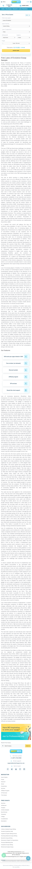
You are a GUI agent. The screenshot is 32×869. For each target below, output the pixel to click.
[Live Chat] (28, 858)
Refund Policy (25, 865)
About (2, 784)
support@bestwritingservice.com (16, 763)
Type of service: (5, 23)
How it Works (4, 777)
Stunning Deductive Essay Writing (9, 835)
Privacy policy (17, 865)
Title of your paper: (6, 18)
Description (4, 821)
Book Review (4, 812)
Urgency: (19, 35)
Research (15, 8)
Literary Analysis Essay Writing (8, 829)
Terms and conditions (8, 865)
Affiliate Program (5, 790)
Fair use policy (16, 867)
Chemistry (3, 814)
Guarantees (4, 786)
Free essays (4, 795)
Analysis (3, 807)
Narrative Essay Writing (6, 838)
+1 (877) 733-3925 (9, 5)
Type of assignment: (7, 29)
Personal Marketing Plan (7, 842)
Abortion (3, 803)
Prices (2, 779)
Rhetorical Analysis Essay (7, 847)
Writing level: (5, 35)
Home (2, 8)
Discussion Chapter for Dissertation (9, 840)
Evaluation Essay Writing (7, 844)
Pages (3, 40)
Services (3, 788)
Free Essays (9, 8)
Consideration (4, 818)
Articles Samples (5, 809)
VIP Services (4, 792)
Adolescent (3, 805)
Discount (3, 781)
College (3, 816)
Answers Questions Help (7, 831)
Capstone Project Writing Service (9, 833)
